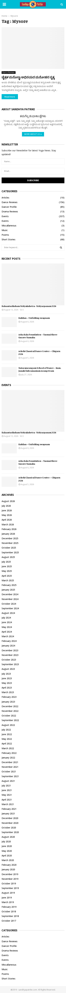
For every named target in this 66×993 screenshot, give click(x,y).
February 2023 (9, 696)
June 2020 (7, 846)
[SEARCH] (61, 247)
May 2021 (7, 794)
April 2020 (7, 855)
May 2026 (7, 515)
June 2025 (7, 566)
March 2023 (8, 692)
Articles (5, 197)
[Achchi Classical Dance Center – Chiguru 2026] (9, 355)
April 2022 (7, 743)
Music (5, 230)
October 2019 (9, 883)
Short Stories (8, 239)
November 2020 (10, 822)
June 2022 (7, 734)
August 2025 (8, 557)
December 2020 (10, 818)
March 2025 (8, 580)
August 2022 (8, 724)
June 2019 (7, 897)
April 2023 (7, 687)
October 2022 (9, 715)
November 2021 (10, 766)
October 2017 (9, 920)
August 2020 (8, 836)
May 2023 (7, 682)
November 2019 (10, 878)
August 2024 (8, 612)
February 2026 (9, 529)
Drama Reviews (10, 211)
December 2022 (10, 706)
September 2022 (10, 720)
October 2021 (9, 771)
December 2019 (10, 874)
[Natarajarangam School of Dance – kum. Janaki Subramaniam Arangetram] (9, 372)
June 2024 (7, 622)
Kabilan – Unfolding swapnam (34, 318)
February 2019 (9, 906)
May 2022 (7, 738)
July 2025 (6, 561)
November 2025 (10, 543)
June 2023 (7, 678)
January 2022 (8, 757)
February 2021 (9, 808)
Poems (5, 234)
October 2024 (9, 603)
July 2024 (6, 617)
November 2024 (10, 599)
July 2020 (6, 841)
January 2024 (8, 645)
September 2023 (10, 664)
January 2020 (8, 869)
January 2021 (8, 813)
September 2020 (10, 832)
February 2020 (9, 864)
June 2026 (7, 510)
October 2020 (9, 827)
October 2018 (9, 911)
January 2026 (8, 533)
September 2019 (10, 888)
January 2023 (8, 701)
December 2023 (10, 650)
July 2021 (6, 785)
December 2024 (10, 594)
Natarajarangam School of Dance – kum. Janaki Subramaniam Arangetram (39, 369)
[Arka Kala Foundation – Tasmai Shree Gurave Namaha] (9, 339)
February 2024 (9, 640)
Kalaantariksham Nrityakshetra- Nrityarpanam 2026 (29, 306)
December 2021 (10, 762)
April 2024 (7, 631)
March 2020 (8, 860)
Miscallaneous (9, 225)
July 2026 (6, 505)
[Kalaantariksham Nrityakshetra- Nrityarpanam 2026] (33, 284)
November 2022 (10, 710)
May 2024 (7, 627)
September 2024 (10, 608)
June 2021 (7, 790)
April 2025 (7, 575)
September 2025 (10, 552)
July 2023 (6, 673)
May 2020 (7, 850)
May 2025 (7, 570)
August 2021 (8, 780)
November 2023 (10, 655)
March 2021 (8, 804)
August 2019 (8, 892)
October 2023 (9, 659)
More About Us (32, 134)
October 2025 (9, 547)
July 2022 (6, 729)
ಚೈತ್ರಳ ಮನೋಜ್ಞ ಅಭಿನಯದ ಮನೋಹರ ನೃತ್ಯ (28, 77)
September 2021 (10, 776)
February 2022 (9, 752)
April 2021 (7, 799)
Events (5, 216)
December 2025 (10, 538)
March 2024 (8, 636)
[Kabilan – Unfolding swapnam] (9, 322)
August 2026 (8, 501)
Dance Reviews (8, 72)
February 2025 (9, 585)
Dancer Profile (9, 206)
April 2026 (7, 519)
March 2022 (8, 748)
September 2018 (10, 916)
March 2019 (8, 902)
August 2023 (8, 668)
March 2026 (8, 524)
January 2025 (8, 589)
